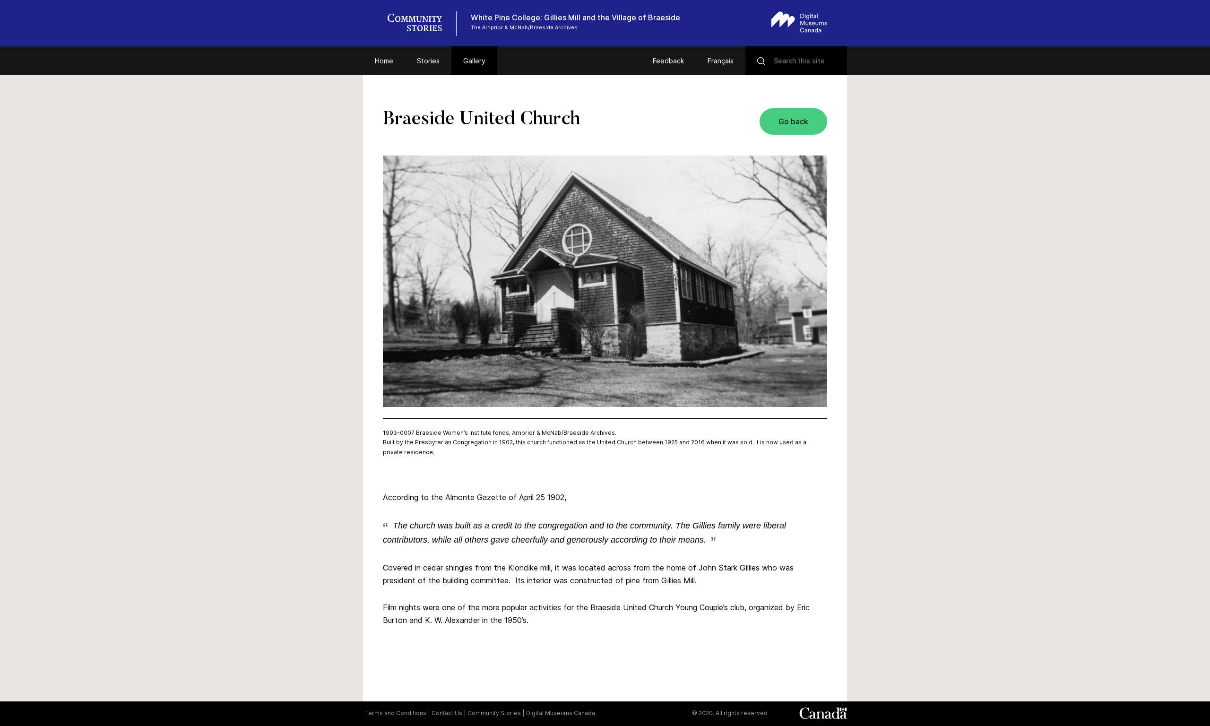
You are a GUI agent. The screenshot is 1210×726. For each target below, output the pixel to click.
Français (721, 61)
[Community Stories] (420, 23)
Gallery (474, 61)
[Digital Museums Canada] (799, 22)
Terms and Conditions (395, 713)
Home (384, 61)
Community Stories (494, 713)
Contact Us (447, 713)
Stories (428, 61)
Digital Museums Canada (560, 713)
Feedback (668, 61)
